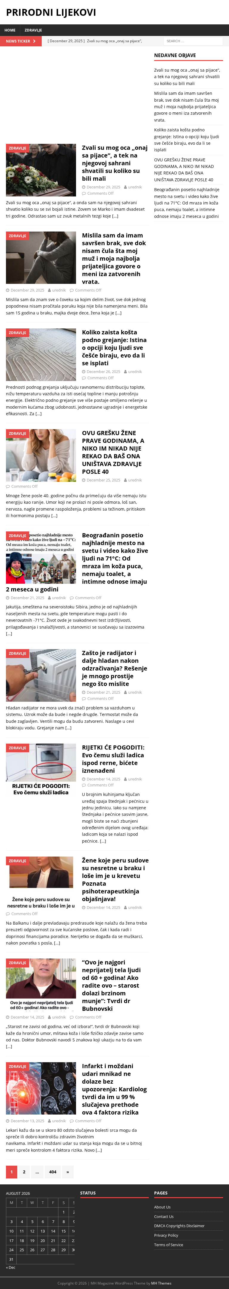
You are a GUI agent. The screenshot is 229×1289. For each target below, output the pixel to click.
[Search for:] (193, 40)
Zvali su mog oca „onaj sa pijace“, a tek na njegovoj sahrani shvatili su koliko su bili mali (115, 163)
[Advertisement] (77, 96)
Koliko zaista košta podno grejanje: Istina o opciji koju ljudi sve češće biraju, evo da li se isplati (114, 347)
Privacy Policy (166, 1235)
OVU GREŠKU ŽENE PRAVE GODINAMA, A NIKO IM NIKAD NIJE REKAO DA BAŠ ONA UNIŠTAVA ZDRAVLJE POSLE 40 (113, 452)
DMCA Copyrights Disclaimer (179, 1225)
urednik (135, 187)
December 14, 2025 (103, 779)
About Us (162, 1207)
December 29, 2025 (103, 187)
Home (10, 30)
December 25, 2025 (103, 480)
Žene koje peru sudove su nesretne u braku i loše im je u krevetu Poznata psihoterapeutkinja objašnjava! (115, 879)
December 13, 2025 (27, 1120)
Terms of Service (168, 1244)
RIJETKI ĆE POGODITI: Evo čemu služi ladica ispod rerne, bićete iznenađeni (113, 759)
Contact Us (164, 1216)
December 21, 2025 (27, 597)
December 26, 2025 (103, 371)
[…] (115, 216)
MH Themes (161, 1283)
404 (52, 1172)
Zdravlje (33, 30)
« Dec (10, 1267)
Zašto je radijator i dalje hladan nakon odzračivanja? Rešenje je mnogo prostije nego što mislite (114, 668)
